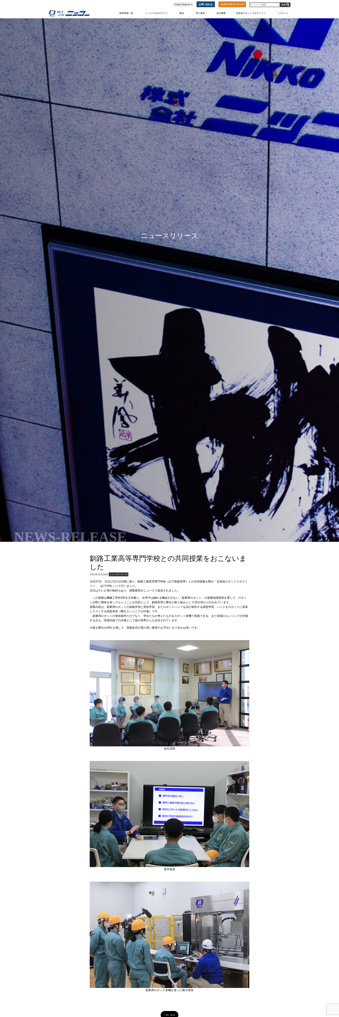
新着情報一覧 (126, 13)
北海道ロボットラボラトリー (251, 13)
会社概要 (221, 13)
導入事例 (200, 13)
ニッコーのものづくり (156, 13)
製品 (181, 13)
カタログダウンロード (232, 4)
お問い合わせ (206, 4)
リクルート (283, 13)
